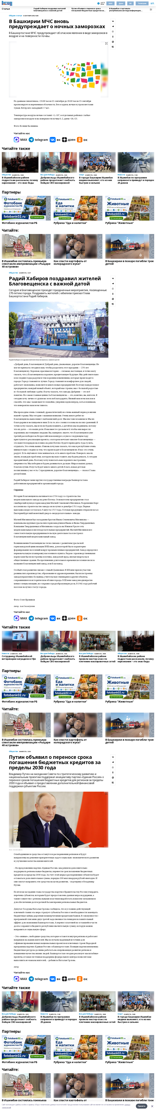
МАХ (110, 3)
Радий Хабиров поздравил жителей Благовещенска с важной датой (50, 10)
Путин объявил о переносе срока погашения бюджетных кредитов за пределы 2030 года (87, 10)
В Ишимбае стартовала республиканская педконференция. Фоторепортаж (125, 10)
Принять (141, 1106)
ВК (130, 3)
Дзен (121, 3)
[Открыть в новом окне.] (20, 139)
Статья (6, 9)
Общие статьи (15, 16)
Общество (13, 273)
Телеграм (142, 3)
